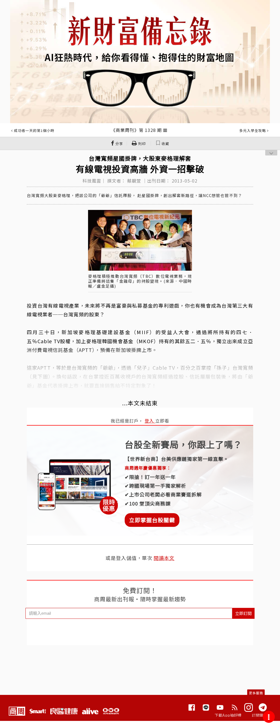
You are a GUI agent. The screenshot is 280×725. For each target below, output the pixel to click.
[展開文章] (165, 130)
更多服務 (256, 693)
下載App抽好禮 (228, 715)
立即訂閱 (243, 613)
